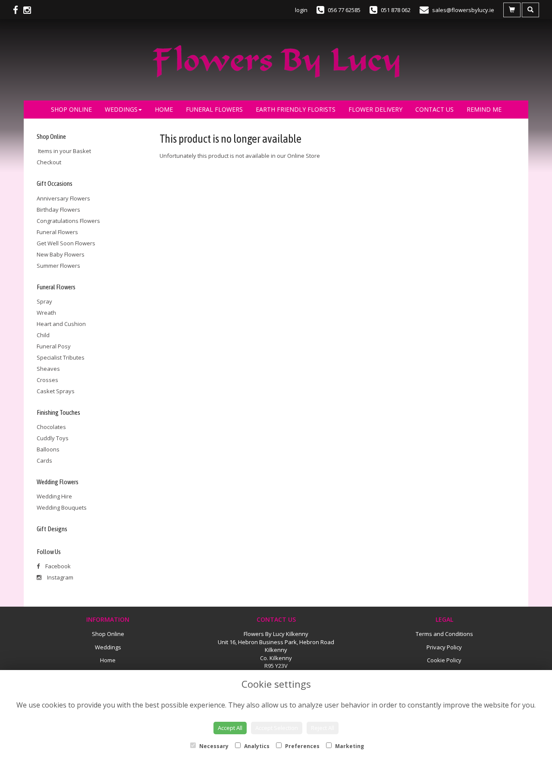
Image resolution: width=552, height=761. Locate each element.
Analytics (256, 746)
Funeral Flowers (214, 109)
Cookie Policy (444, 660)
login (301, 10)
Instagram (59, 577)
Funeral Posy (54, 346)
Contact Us (434, 109)
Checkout (49, 162)
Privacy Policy (444, 647)
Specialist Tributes (61, 357)
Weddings (121, 109)
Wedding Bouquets (62, 507)
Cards (44, 460)
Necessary (213, 746)
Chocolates (51, 427)
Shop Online (71, 109)
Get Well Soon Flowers (66, 243)
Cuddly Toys (53, 438)
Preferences (302, 746)
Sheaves (48, 369)
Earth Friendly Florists (296, 109)
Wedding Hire (54, 496)
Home (164, 109)
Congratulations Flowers (68, 221)
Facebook (57, 566)
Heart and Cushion (61, 324)
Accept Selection (276, 728)
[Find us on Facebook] (18, 10)
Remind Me (484, 109)
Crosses (47, 380)
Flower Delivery (375, 109)
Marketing (349, 746)
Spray (44, 301)
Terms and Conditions (444, 634)
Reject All (322, 728)
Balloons (48, 449)
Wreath (46, 312)
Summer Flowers (58, 265)
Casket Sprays (56, 391)
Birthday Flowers (58, 209)
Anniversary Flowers (63, 198)
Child (43, 335)
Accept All (230, 728)
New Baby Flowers (61, 254)
